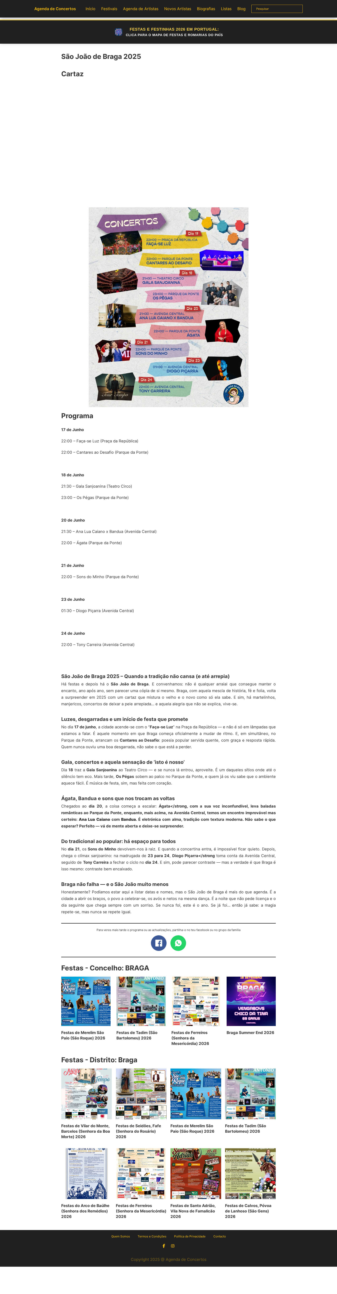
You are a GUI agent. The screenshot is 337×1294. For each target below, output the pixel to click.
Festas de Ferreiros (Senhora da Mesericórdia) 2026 (190, 1038)
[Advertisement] (168, 144)
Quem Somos (120, 1236)
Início (90, 8)
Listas (226, 8)
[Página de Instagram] (172, 1246)
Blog (241, 8)
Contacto (219, 1236)
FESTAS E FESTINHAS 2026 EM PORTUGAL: (174, 32)
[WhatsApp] (178, 943)
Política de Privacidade (190, 1236)
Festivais (109, 8)
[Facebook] (159, 943)
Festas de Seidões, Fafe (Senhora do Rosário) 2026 (138, 1131)
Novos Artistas (177, 8)
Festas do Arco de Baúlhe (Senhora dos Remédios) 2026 (85, 1211)
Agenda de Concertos (55, 9)
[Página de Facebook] (164, 1246)
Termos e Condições (152, 1236)
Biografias (206, 8)
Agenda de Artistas (140, 8)
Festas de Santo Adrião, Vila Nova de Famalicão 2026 (193, 1211)
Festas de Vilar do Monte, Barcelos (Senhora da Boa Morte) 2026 (85, 1131)
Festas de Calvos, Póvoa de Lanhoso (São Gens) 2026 (248, 1211)
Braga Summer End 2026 (250, 1032)
